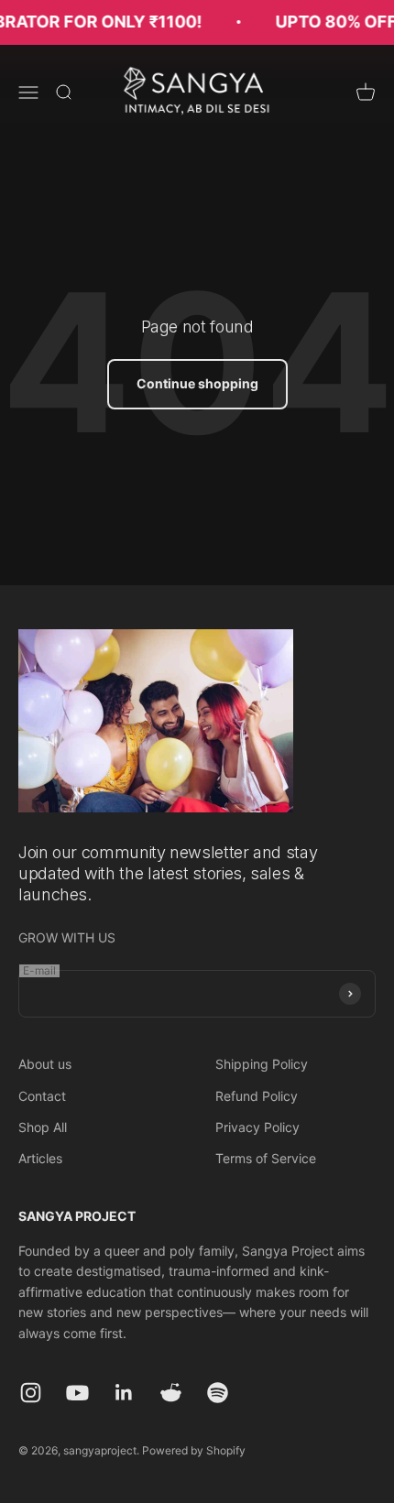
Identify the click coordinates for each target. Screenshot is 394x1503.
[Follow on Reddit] (171, 1392)
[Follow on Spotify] (217, 1392)
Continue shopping (197, 383)
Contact (42, 1096)
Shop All (42, 1127)
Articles (40, 1158)
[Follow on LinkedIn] (124, 1392)
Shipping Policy (261, 1064)
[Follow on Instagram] (30, 1392)
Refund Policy (256, 1096)
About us (44, 1064)
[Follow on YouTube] (77, 1392)
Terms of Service (265, 1158)
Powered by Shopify (194, 1450)
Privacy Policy (257, 1127)
